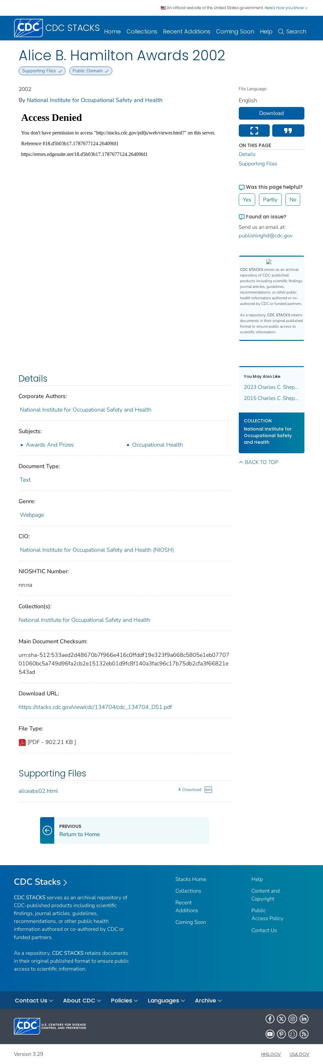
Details (247, 154)
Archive (205, 1000)
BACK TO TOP (261, 462)
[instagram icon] (293, 1019)
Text (25, 480)
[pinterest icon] (281, 1034)
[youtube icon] (270, 1034)
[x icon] (281, 1019)
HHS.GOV (271, 1054)
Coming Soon (235, 31)
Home (112, 31)
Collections (141, 31)
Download (191, 790)
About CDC (79, 1000)
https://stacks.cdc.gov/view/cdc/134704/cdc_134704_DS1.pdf (95, 707)
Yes (247, 199)
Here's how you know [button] (285, 7)
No (293, 199)
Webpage (32, 515)
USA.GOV (299, 1054)
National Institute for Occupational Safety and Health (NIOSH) (97, 550)
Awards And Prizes (50, 445)
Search (296, 31)
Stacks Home (190, 879)
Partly (270, 199)
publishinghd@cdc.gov (266, 235)
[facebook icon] (270, 1019)
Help (266, 31)
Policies (121, 1000)
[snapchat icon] (293, 1034)
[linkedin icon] (304, 1019)
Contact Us (264, 930)
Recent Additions (186, 31)
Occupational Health (157, 445)
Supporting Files (258, 163)
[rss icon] (304, 1034)
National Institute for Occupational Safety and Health (94, 100)
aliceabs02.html (38, 791)
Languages (163, 1000)
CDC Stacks (37, 882)
